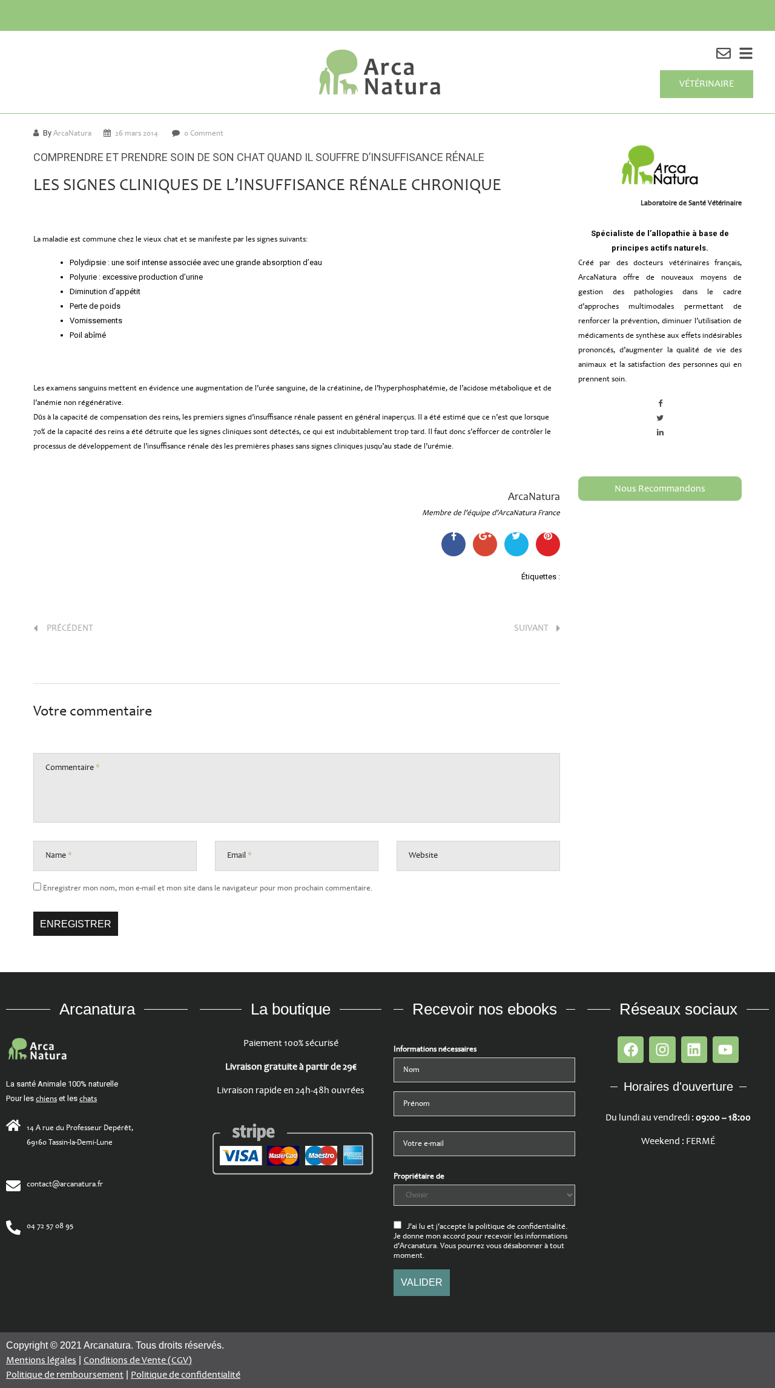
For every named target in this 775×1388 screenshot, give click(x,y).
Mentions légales (41, 1360)
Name (58, 855)
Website (423, 855)
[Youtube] (726, 1049)
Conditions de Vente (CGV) (138, 1360)
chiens (46, 1098)
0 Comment (203, 133)
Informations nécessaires (435, 1049)
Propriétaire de (419, 1176)
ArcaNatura (72, 133)
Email (239, 855)
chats (88, 1098)
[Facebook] (631, 1049)
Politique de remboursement (65, 1375)
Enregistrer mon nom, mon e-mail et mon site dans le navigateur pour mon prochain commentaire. (207, 888)
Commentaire (72, 767)
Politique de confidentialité (185, 1375)
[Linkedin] (694, 1049)
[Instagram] (662, 1049)
